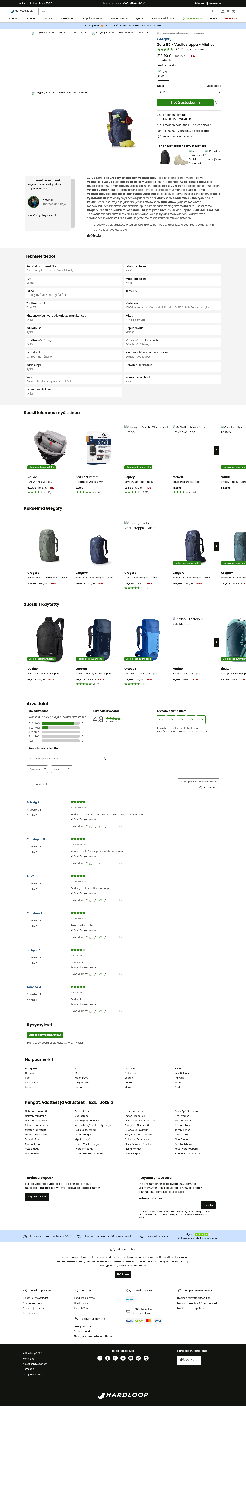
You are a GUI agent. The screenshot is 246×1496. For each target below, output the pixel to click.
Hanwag (179, 1078)
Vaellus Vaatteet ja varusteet (176, 33)
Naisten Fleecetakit (36, 1121)
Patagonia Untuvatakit (187, 1153)
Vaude (128, 1082)
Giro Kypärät (182, 1116)
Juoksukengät (83, 1135)
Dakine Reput (132, 1153)
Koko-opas (213, 86)
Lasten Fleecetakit (135, 1116)
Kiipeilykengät (83, 1139)
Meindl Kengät (133, 1149)
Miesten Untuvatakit (36, 1125)
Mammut (130, 1087)
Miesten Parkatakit (35, 1130)
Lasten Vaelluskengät (87, 1144)
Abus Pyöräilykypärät (186, 1149)
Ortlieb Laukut (182, 1135)
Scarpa (129, 1078)
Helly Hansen (82, 1082)
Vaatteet (14, 18)
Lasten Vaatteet (134, 1111)
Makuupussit (32, 1153)
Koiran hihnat (182, 1130)
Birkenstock (181, 1082)
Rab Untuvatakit (184, 1121)
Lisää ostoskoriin (185, 102)
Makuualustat (33, 1144)
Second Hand (194, 18)
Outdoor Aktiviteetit (162, 18)
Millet (78, 1073)
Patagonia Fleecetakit (137, 1125)
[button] (61, 61)
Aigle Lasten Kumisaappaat (140, 1121)
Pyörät (139, 18)
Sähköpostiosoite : (151, 1198)
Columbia (130, 1073)
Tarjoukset (231, 18)
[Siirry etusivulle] (160, 33)
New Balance (182, 1073)
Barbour (79, 1087)
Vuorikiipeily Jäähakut (87, 1121)
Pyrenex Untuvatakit (136, 1130)
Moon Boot (81, 1078)
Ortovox (29, 1073)
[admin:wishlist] (217, 102)
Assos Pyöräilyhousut (187, 1111)
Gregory (164, 39)
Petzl (177, 1087)
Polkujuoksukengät (85, 1130)
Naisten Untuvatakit (36, 1111)
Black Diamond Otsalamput (140, 1144)
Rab (27, 1078)
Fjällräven (130, 1068)
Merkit (213, 18)
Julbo (178, 1068)
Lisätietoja (94, 235)
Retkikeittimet (83, 1111)
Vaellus (48, 18)
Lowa (28, 1087)
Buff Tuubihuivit (183, 1144)
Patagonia (31, 1068)
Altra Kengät (182, 1139)
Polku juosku (67, 18)
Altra (77, 1068)
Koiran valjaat (182, 1125)
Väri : (167, 65)
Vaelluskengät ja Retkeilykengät (93, 1125)
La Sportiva (31, 1082)
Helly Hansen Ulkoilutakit (138, 1135)
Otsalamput (32, 1149)
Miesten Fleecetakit (36, 1135)
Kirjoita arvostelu (195, 50)
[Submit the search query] (213, 12)
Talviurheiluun (119, 18)
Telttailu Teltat (33, 1139)
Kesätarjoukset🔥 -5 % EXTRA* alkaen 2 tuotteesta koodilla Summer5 (123, 25)
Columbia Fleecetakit (137, 1139)
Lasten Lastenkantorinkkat (90, 1153)
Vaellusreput (198, 33)
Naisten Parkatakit (35, 1116)
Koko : (161, 86)
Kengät (31, 18)
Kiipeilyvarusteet (93, 18)
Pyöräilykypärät (84, 1149)
